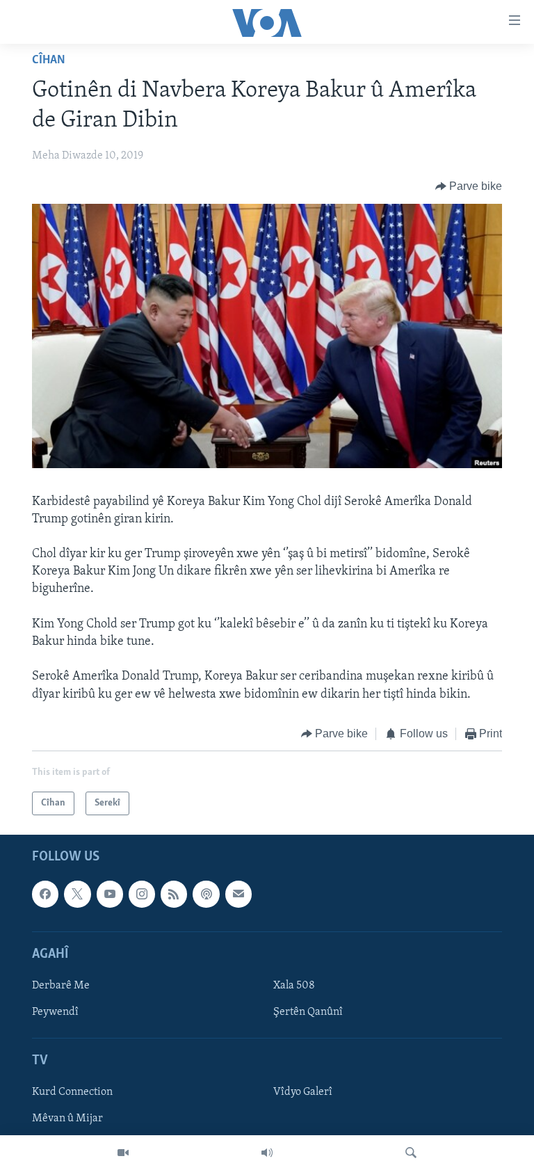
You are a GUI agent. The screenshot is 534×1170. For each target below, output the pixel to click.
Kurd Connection (72, 1092)
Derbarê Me (61, 985)
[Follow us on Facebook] (45, 894)
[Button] (469, 186)
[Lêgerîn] (411, 1152)
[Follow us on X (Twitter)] (77, 894)
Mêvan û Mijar (67, 1119)
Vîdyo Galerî (302, 1092)
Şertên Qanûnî (308, 1012)
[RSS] (174, 894)
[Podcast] (206, 894)
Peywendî (55, 1012)
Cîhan (48, 60)
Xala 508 (294, 985)
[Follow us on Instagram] (142, 894)
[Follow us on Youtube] (110, 894)
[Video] (123, 1152)
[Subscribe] (238, 894)
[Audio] (267, 1152)
